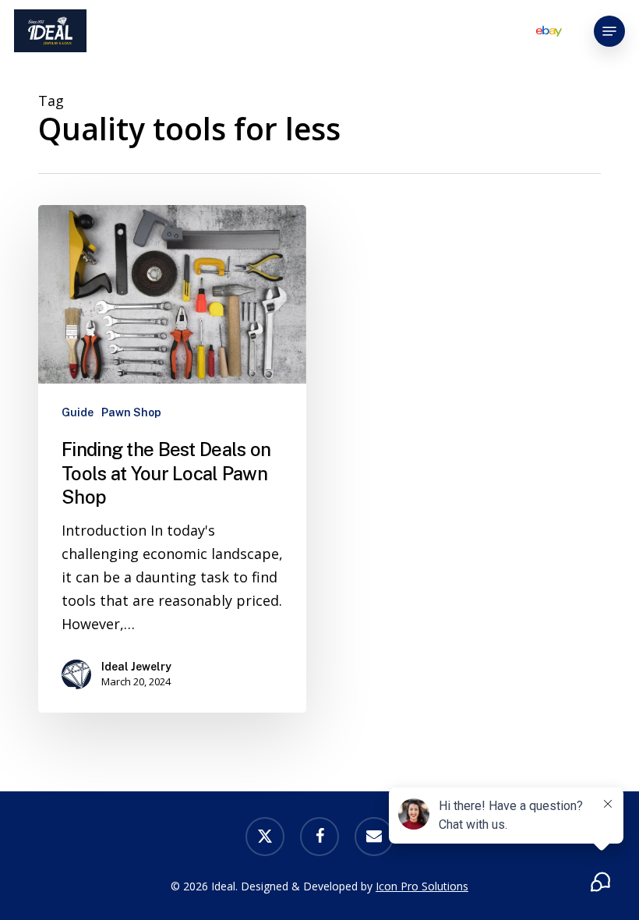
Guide (78, 412)
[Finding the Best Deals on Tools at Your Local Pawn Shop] (172, 459)
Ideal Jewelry (136, 666)
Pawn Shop (131, 412)
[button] (609, 31)
